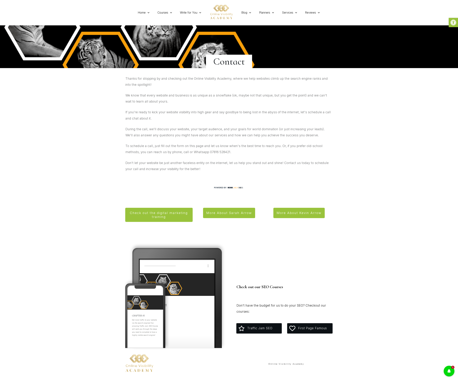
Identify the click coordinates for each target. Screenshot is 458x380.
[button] (453, 22)
